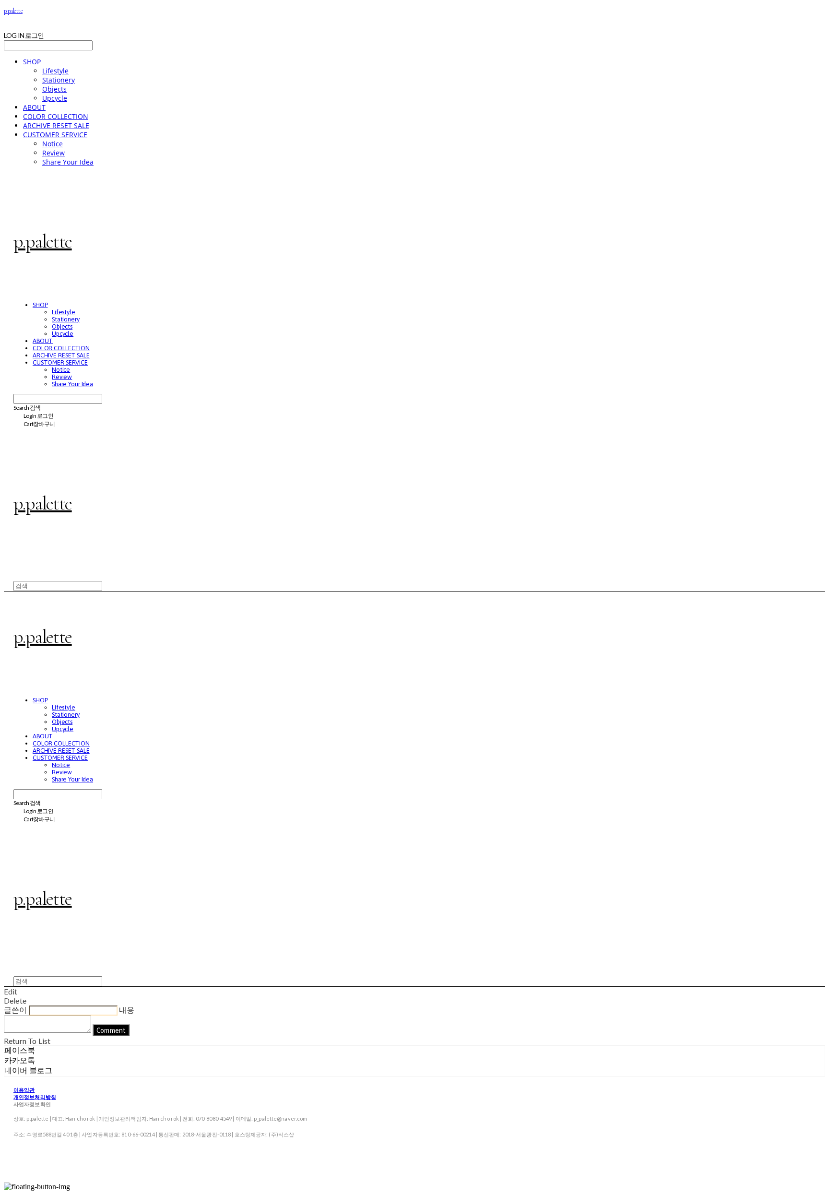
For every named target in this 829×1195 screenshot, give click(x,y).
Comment (111, 1030)
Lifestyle (55, 70)
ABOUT (34, 107)
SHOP (32, 61)
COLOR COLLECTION (55, 116)
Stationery (58, 79)
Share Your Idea (68, 161)
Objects (54, 89)
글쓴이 (15, 1009)
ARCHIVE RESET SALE (56, 125)
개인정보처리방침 (34, 1097)
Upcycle (54, 98)
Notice (52, 143)
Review (53, 152)
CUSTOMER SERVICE (55, 134)
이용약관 (24, 1090)
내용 (126, 1009)
